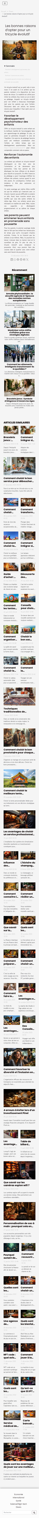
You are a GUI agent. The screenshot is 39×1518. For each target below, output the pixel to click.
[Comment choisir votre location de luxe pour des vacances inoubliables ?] (11, 502)
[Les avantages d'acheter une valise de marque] (11, 1134)
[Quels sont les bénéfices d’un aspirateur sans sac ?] (11, 1381)
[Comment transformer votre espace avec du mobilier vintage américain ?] (28, 502)
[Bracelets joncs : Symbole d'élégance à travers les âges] (19, 387)
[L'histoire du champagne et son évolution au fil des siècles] (28, 855)
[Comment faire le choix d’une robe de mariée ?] (10, 986)
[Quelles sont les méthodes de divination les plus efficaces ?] (11, 1280)
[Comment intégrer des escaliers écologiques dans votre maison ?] (28, 430)
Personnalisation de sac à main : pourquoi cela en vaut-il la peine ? (19, 1226)
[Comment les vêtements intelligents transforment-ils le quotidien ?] (19, 353)
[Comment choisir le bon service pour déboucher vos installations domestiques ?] (19, 466)
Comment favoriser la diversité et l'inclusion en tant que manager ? (18, 1072)
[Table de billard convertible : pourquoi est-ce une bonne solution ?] (27, 1134)
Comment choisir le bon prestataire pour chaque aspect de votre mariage (18, 752)
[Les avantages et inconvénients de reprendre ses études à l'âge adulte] (26, 987)
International (18, 1497)
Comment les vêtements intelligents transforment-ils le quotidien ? (19, 366)
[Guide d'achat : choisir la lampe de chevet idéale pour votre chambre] (11, 566)
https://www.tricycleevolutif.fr (14, 148)
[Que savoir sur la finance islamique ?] (11, 920)
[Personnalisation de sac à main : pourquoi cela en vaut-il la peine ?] (19, 1211)
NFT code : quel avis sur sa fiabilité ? (10, 1359)
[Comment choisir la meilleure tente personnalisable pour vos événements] (19, 778)
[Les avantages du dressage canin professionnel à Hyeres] (12, 1020)
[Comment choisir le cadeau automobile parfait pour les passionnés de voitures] (11, 660)
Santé (18, 1501)
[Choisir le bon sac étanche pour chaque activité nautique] (28, 629)
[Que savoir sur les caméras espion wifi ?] (19, 1170)
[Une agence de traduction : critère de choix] (11, 1313)
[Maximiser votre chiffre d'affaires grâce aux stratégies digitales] (19, 319)
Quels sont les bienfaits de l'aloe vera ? (28, 1325)
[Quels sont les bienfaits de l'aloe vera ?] (28, 1313)
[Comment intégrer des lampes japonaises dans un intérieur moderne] (28, 535)
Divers (11, 11)
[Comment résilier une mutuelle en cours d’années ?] (28, 886)
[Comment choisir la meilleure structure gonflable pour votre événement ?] (11, 535)
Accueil (3, 11)
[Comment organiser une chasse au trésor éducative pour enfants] (11, 629)
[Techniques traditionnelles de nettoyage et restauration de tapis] (19, 696)
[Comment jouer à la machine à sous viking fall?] (28, 1347)
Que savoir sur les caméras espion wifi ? (17, 1184)
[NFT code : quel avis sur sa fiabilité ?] (11, 1347)
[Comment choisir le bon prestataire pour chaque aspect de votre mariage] (19, 737)
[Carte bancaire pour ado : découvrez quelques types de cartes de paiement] (29, 1414)
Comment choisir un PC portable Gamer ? (28, 965)
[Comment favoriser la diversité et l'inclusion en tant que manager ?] (19, 1057)
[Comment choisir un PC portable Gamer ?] (28, 953)
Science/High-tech (18, 1504)
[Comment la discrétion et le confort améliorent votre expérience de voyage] (28, 660)
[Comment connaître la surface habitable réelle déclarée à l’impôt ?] (11, 886)
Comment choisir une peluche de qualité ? (27, 1292)
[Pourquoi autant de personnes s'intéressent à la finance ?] (11, 1247)
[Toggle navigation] (4, 3)
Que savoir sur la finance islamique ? (10, 932)
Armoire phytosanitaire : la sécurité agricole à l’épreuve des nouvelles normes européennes (19, 297)
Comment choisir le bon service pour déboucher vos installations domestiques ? (18, 483)
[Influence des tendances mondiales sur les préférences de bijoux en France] (11, 855)
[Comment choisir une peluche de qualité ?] (28, 1280)
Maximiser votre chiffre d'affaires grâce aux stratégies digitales (19, 332)
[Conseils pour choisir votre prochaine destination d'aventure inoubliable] (28, 598)
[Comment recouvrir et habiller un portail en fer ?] (28, 1247)
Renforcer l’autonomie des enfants (14, 75)
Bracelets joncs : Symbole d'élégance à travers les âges (19, 399)
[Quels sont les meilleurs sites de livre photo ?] (28, 920)
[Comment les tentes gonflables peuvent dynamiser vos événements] (11, 598)
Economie (18, 1494)
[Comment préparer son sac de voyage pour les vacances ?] (11, 953)
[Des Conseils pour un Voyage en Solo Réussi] (28, 1019)
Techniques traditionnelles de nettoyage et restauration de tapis (19, 713)
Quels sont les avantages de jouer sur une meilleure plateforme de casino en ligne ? (19, 1468)
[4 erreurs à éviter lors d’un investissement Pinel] (19, 1098)
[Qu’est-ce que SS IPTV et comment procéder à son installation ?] (28, 1381)
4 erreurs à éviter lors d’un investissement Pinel (19, 1112)
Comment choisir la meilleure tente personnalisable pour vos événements (19, 795)
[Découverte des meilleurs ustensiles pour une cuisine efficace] (28, 566)
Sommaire (10, 66)
